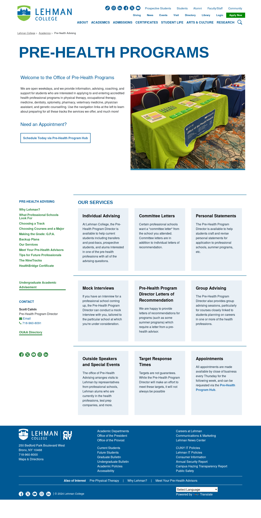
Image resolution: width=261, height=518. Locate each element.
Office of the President (112, 435)
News (150, 15)
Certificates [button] (146, 22)
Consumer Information (191, 457)
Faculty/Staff (215, 8)
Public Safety (185, 470)
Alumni (198, 8)
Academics (45, 33)
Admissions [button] (122, 22)
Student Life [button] (172, 22)
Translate (206, 494)
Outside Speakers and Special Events (101, 361)
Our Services (28, 244)
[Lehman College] (44, 15)
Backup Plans (29, 239)
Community (236, 8)
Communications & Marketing (196, 435)
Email (27, 318)
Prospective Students (157, 8)
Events (163, 15)
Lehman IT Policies (189, 452)
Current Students (108, 448)
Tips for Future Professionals (40, 255)
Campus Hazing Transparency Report (201, 466)
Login (219, 15)
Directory (190, 15)
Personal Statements (216, 215)
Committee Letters (157, 215)
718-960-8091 (31, 323)
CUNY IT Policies (188, 448)
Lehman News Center (191, 440)
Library (206, 15)
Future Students (108, 452)
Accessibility (105, 470)
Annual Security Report (192, 461)
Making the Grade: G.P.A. (37, 234)
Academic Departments (113, 431)
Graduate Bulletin (109, 457)
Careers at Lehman (189, 431)
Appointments (209, 358)
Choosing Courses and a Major (41, 228)
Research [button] (225, 22)
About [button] (82, 22)
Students (182, 8)
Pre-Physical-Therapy (104, 480)
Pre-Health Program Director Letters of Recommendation (158, 294)
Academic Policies (109, 466)
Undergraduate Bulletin (113, 461)
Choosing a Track (32, 223)
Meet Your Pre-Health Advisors (41, 250)
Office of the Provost (110, 440)
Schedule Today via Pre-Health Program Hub (55, 138)
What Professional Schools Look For (38, 216)
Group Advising (211, 288)
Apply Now (235, 15)
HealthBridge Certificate (36, 265)
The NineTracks (30, 260)
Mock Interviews (98, 288)
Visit (176, 15)
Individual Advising (101, 215)
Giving (137, 15)
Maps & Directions (31, 459)
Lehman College (26, 33)
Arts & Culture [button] (200, 22)
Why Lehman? (29, 209)
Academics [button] (100, 22)
